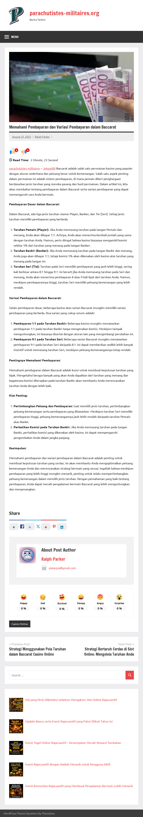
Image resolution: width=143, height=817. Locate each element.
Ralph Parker (42, 136)
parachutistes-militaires (24, 168)
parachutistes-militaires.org (64, 13)
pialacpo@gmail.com (62, 568)
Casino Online (20, 623)
